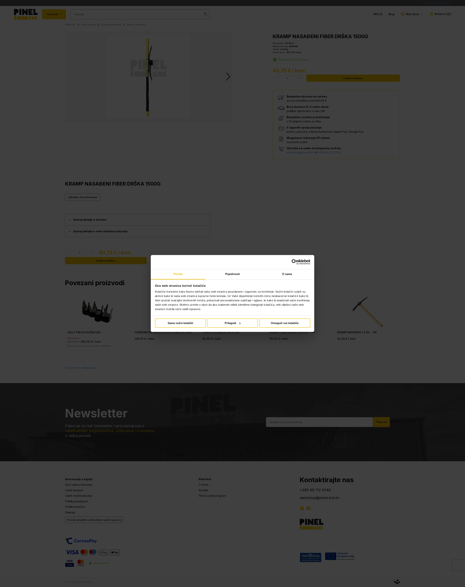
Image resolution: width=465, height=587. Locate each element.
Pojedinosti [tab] (232, 274)
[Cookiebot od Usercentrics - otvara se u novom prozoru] (294, 262)
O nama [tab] (287, 274)
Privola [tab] (178, 274)
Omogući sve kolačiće (285, 323)
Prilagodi (230, 323)
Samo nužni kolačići (180, 323)
